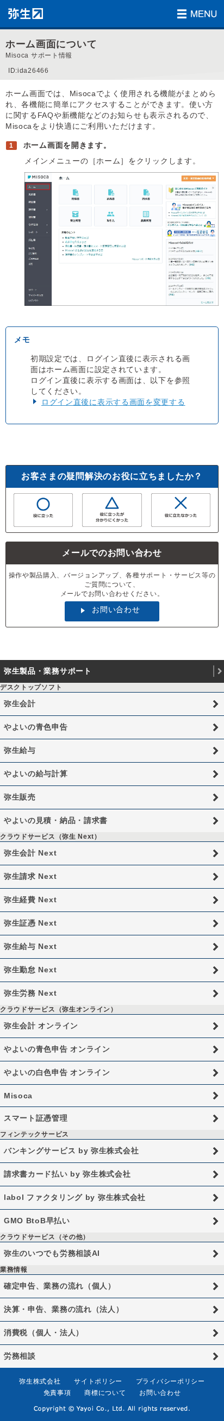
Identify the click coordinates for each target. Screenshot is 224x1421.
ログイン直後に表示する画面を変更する (113, 402)
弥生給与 (20, 750)
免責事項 (57, 1393)
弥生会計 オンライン (41, 1025)
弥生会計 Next (30, 852)
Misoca (18, 1095)
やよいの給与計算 (36, 773)
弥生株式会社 (39, 1381)
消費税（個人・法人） (44, 1332)
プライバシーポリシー (170, 1381)
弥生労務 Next (30, 993)
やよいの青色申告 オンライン (57, 1049)
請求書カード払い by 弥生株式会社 (67, 1174)
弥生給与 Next (30, 946)
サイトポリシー (98, 1381)
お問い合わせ (116, 609)
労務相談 (20, 1355)
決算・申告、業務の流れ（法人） (64, 1309)
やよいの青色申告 (36, 726)
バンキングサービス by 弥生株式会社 (71, 1150)
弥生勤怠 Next (30, 969)
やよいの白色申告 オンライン (57, 1072)
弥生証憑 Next (30, 923)
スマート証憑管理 (36, 1118)
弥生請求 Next (30, 876)
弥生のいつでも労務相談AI (52, 1253)
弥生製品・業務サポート (48, 671)
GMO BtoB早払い (37, 1220)
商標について (105, 1393)
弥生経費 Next (30, 899)
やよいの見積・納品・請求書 (56, 820)
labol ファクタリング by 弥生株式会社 (75, 1197)
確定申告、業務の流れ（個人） (60, 1285)
